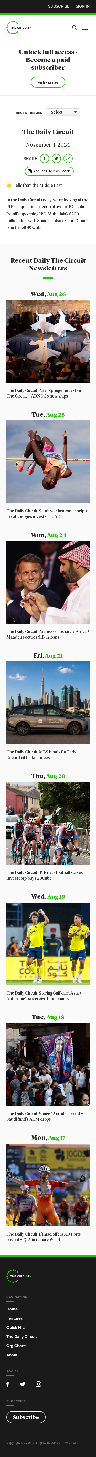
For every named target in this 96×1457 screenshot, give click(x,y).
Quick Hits (16, 1327)
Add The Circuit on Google (52, 171)
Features (14, 1318)
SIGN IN (83, 6)
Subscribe (58, 6)
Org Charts (16, 1346)
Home (12, 1309)
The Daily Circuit (21, 1337)
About (11, 1355)
